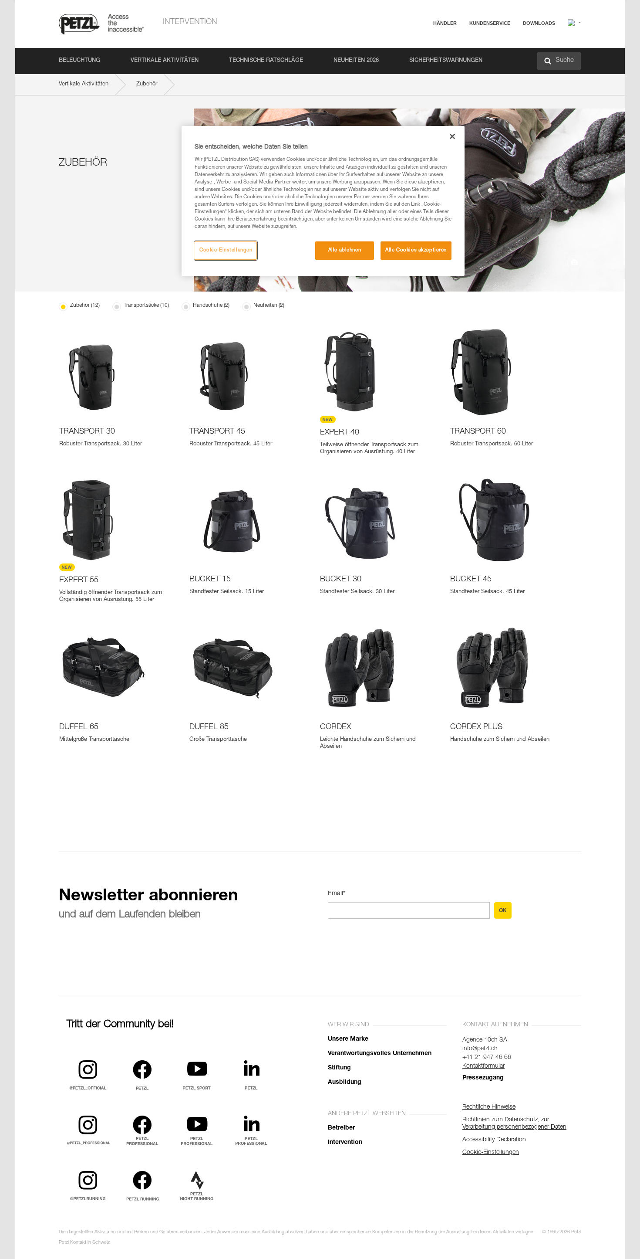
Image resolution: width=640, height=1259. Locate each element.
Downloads (539, 23)
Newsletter (455, 68)
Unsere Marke (348, 1039)
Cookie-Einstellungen (225, 250)
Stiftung (339, 1068)
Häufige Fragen (461, 44)
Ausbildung (344, 1082)
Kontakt (451, 56)
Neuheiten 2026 (356, 61)
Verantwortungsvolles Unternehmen (379, 1054)
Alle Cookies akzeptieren (416, 250)
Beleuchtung (79, 61)
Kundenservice (489, 23)
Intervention (190, 22)
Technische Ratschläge (266, 61)
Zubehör (146, 84)
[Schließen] (452, 136)
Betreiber (341, 1128)
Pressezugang (483, 1078)
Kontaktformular (483, 1066)
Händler (445, 23)
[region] (323, 201)
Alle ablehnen (344, 250)
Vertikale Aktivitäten (165, 61)
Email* (336, 894)
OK (503, 910)
